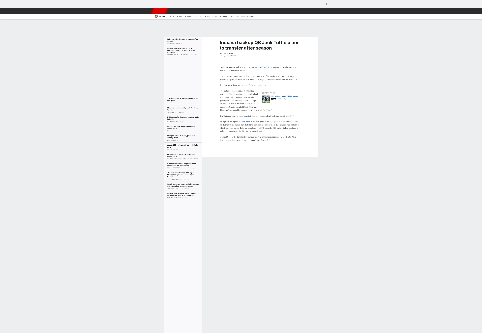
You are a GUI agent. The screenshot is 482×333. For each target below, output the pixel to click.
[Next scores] (326, 4)
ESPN (160, 11)
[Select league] (160, 4)
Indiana (244, 67)
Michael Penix (244, 121)
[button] (321, 11)
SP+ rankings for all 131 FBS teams (284, 96)
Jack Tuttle (268, 67)
